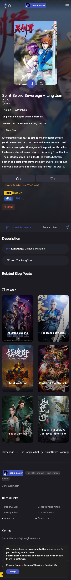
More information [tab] (22, 227)
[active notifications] (41, 83)
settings (20, 558)
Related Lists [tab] (50, 227)
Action (7, 110)
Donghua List (11, 507)
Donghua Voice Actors (49, 507)
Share (10, 207)
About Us (9, 518)
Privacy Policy (11, 512)
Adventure (21, 110)
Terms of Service (46, 512)
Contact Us (43, 518)
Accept (12, 571)
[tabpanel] (35, 259)
